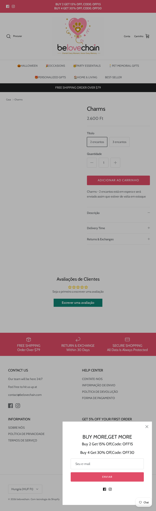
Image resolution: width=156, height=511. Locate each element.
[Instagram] (110, 489)
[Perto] (146, 426)
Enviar (107, 476)
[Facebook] (104, 489)
